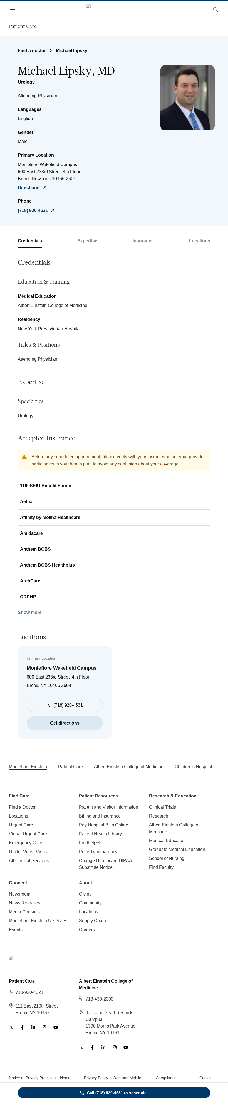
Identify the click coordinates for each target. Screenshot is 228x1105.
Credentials (30, 240)
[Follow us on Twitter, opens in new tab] (11, 1027)
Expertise (87, 240)
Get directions (65, 723)
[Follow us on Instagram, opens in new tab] (44, 1027)
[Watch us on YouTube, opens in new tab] (55, 1027)
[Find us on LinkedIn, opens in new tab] (33, 1027)
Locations (199, 240)
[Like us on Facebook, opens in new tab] (22, 1027)
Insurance (143, 240)
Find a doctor (32, 50)
